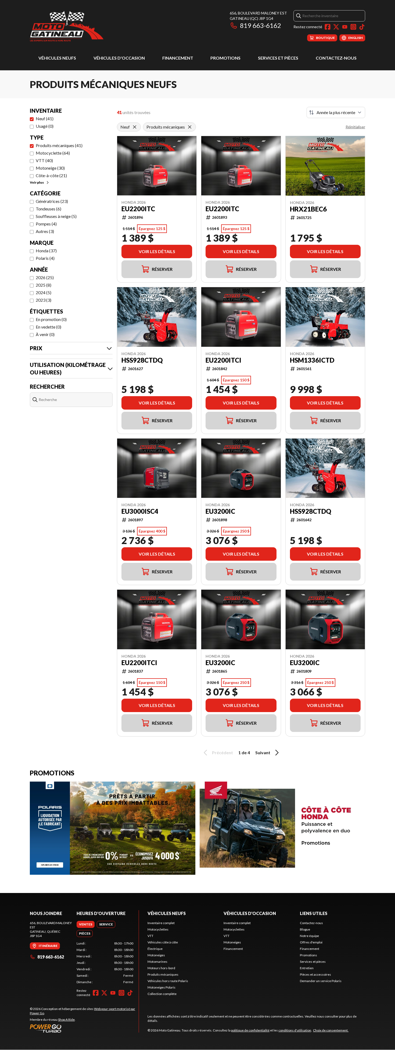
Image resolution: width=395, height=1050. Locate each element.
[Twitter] (336, 27)
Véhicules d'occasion (119, 57)
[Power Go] (84, 1028)
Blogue (305, 929)
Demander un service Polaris (321, 981)
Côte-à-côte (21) (51, 175)
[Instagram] (353, 27)
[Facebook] (327, 27)
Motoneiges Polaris (161, 987)
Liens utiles (313, 913)
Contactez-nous (336, 57)
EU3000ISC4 (139, 511)
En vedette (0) (48, 326)
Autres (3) (45, 231)
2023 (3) (43, 299)
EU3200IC (220, 511)
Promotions (225, 57)
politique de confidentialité (250, 1030)
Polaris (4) (45, 258)
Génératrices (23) (52, 201)
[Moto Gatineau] (66, 26)
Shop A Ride (66, 1020)
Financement (177, 57)
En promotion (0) (51, 319)
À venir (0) (45, 334)
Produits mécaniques (163, 974)
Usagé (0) (44, 126)
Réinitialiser (355, 127)
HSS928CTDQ (142, 360)
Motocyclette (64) (53, 152)
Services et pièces (278, 57)
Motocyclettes (158, 929)
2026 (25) (45, 277)
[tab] (86, 924)
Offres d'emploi (311, 942)
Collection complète (162, 994)
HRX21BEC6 (308, 209)
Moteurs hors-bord (161, 968)
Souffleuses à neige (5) (56, 216)
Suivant (262, 752)
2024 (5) (43, 292)
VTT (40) (44, 160)
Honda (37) (46, 250)
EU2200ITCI (223, 360)
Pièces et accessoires (315, 974)
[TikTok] (362, 27)
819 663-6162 (260, 25)
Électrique (155, 949)
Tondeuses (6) (48, 208)
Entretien (307, 968)
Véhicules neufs (57, 57)
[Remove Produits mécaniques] (189, 127)
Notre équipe (309, 936)
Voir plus (37, 182)
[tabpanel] (105, 962)
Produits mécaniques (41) (59, 145)
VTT (150, 936)
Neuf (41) (44, 118)
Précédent (222, 752)
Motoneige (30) (50, 167)
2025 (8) (43, 284)
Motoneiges (156, 955)
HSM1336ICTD (312, 360)
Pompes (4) (46, 223)
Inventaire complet (161, 923)
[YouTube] (345, 27)
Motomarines (157, 962)
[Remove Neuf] (134, 127)
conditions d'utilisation (294, 1030)
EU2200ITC (138, 209)
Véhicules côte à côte (163, 942)
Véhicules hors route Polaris (168, 981)
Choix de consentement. (331, 1030)
